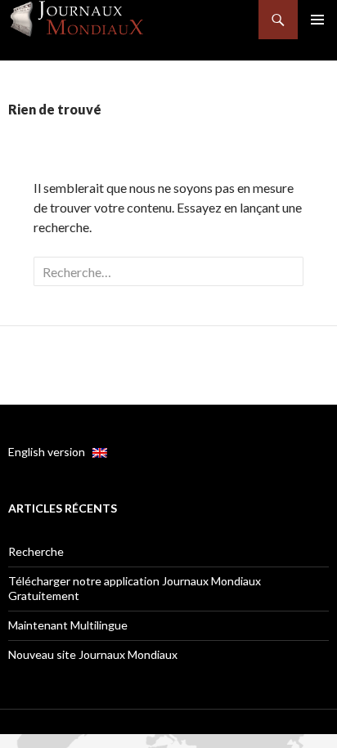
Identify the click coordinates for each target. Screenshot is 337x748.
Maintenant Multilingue (68, 625)
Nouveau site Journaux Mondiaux (92, 654)
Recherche (36, 551)
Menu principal (317, 19)
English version (50, 452)
